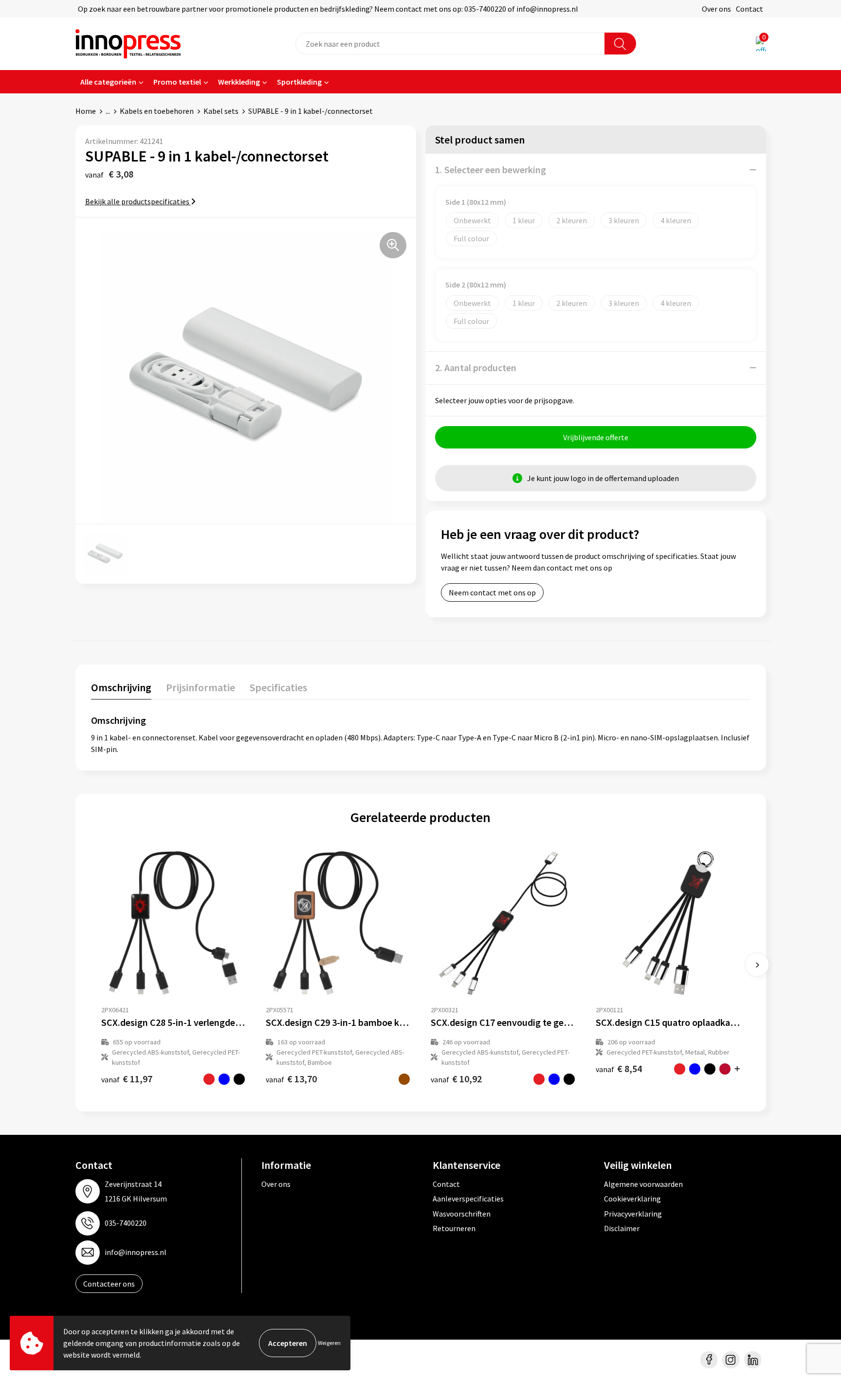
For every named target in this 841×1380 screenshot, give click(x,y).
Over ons (716, 9)
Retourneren (454, 1228)
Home (85, 111)
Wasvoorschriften (462, 1214)
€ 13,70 (291, 1079)
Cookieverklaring (632, 1198)
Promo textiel (177, 82)
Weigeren (329, 1342)
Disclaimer (622, 1228)
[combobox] (450, 43)
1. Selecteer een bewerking (490, 169)
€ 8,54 (619, 1068)
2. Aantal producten (475, 367)
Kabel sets (220, 111)
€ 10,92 (456, 1079)
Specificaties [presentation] (278, 687)
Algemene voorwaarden (643, 1184)
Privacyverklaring (633, 1214)
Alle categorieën (108, 82)
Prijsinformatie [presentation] (200, 687)
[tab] (121, 689)
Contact (749, 9)
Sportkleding (299, 82)
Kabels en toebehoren (157, 111)
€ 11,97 (126, 1079)
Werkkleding (239, 82)
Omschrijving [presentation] (121, 687)
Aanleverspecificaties (468, 1198)
